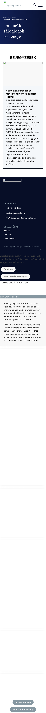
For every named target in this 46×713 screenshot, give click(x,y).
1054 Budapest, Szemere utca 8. (19, 218)
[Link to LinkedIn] (41, 249)
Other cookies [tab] (6, 629)
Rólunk (6, 230)
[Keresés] (33, 5)
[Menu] (39, 5)
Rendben (8, 269)
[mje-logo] (19, 5)
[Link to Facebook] (37, 249)
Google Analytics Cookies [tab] (12, 487)
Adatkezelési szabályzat (15, 276)
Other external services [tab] (11, 538)
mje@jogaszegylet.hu (14, 213)
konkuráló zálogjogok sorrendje (13, 31)
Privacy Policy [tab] (6, 672)
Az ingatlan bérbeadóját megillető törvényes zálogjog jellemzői (21, 93)
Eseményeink (9, 238)
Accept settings (23, 702)
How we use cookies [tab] (9, 297)
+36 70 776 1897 (12, 208)
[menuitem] (33, 5)
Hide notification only (23, 709)
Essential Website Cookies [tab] (12, 347)
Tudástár (7, 234)
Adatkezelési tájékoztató (31, 247)
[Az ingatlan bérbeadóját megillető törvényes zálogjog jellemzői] (23, 74)
